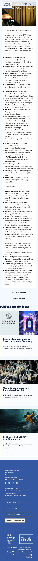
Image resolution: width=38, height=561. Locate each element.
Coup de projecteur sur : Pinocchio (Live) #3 (16, 388)
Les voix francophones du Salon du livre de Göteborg (17, 340)
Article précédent (19, 292)
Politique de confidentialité (14, 479)
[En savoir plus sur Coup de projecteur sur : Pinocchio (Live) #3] (19, 371)
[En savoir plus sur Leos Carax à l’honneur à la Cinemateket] (19, 420)
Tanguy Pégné (27, 552)
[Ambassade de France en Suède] (12, 543)
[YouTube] (9, 483)
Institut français (10, 493)
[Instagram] (13, 483)
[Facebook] (6, 483)
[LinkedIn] (17, 483)
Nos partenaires (10, 475)
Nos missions (9, 472)
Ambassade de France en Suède (16, 489)
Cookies (29, 557)
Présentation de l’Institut (13, 470)
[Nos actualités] (30, 4)
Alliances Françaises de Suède (15, 495)
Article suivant (19, 298)
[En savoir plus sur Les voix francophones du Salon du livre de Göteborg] (19, 323)
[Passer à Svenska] (25, 4)
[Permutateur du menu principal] (34, 4)
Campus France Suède (12, 491)
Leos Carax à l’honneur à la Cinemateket (15, 437)
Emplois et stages (11, 477)
